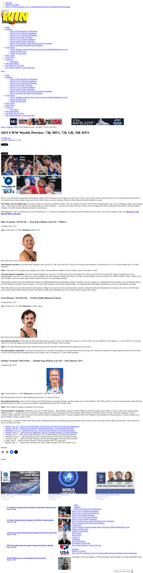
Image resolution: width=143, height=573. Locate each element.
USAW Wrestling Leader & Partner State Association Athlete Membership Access (38, 49)
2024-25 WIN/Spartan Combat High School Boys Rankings (31, 43)
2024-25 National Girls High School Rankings (26, 45)
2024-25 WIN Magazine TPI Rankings (23, 31)
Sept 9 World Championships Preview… (108, 495)
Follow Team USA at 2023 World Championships (16, 495)
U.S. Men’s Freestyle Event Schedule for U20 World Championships (30, 520)
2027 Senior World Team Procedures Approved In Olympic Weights (30, 545)
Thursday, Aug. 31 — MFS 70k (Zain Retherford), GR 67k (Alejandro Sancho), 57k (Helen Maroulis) (41, 432)
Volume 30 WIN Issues (18, 51)
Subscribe (8, 3)
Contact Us (9, 59)
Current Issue (10, 47)
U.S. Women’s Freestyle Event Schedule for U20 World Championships (31, 507)
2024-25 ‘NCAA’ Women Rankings (22, 39)
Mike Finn (7, 138)
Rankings (8, 29)
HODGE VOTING (12, 5)
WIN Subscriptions (12, 64)
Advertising (14, 61)
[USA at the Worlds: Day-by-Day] (70, 482)
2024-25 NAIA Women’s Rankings (22, 41)
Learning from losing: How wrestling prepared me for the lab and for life (32, 533)
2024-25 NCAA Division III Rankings (23, 35)
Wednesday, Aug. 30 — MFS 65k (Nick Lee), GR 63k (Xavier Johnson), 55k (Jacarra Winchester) (40, 430)
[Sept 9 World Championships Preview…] (118, 482)
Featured (10, 127)
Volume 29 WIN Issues (18, 53)
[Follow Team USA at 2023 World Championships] (23, 482)
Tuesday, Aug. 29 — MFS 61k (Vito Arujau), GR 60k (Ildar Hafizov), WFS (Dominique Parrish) (39, 428)
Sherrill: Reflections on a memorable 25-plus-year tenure (26, 558)
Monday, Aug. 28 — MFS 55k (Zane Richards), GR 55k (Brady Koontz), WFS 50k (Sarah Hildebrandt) (42, 426)
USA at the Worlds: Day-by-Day (58, 495)
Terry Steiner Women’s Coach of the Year (20, 68)
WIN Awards (10, 55)
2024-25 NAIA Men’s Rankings (21, 37)
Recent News (10, 57)
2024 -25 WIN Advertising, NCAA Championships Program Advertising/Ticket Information (37, 7)
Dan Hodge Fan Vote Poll (14, 66)
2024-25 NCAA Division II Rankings (23, 33)
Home (7, 27)
